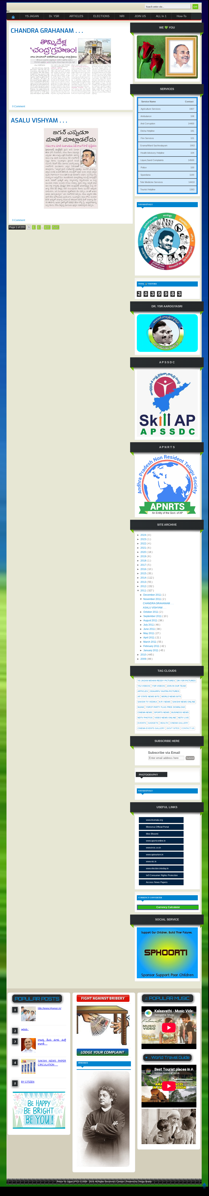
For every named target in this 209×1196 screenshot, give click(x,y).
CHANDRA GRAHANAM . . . (47, 31)
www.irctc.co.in (153, 847)
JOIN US (140, 16)
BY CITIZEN (27, 1081)
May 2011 (149, 633)
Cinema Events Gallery (151, 728)
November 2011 (152, 599)
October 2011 (151, 612)
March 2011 (150, 641)
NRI (122, 16)
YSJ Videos (144, 686)
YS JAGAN (32, 16)
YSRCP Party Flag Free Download (165, 707)
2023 (143, 539)
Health (164, 723)
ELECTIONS (101, 16)
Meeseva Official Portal (157, 827)
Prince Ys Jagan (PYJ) (68, 1181)
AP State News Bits (148, 696)
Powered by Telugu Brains (139, 1181)
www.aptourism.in (154, 854)
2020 (143, 552)
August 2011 (150, 620)
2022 (143, 543)
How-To (181, 16)
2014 (143, 577)
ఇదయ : (25, 1029)
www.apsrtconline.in (155, 840)
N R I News (164, 702)
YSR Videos (158, 686)
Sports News (161, 712)
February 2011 (151, 646)
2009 (143, 659)
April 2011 (149, 637)
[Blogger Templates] (130, 230)
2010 (143, 654)
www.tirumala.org (154, 820)
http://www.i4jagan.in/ (49, 1008)
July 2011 (149, 624)
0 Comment (18, 106)
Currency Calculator (168, 907)
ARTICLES (76, 16)
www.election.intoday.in (157, 868)
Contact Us (187, 728)
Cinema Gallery (179, 723)
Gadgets (153, 723)
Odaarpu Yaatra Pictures (164, 691)
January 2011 (151, 650)
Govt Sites (173, 728)
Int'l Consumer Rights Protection (162, 875)
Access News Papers (157, 882)
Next (55, 227)
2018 (143, 560)
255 (47, 227)
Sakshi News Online (183, 702)
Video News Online (165, 718)
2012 (143, 586)
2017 (143, 565)
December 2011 (152, 594)
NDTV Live (183, 718)
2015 (143, 573)
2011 (143, 590)
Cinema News (145, 712)
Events (142, 723)
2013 (143, 582)
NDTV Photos (145, 718)
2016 (143, 569)
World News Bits (171, 696)
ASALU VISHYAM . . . (39, 120)
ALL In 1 (161, 16)
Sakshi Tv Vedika (147, 702)
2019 (143, 556)
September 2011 (152, 616)
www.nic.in (151, 861)
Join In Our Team (176, 686)
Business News (180, 712)
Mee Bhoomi (152, 834)
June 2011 (149, 629)
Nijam (141, 707)
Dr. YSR (54, 16)
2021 (143, 547)
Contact (120, 1181)
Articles (143, 691)
